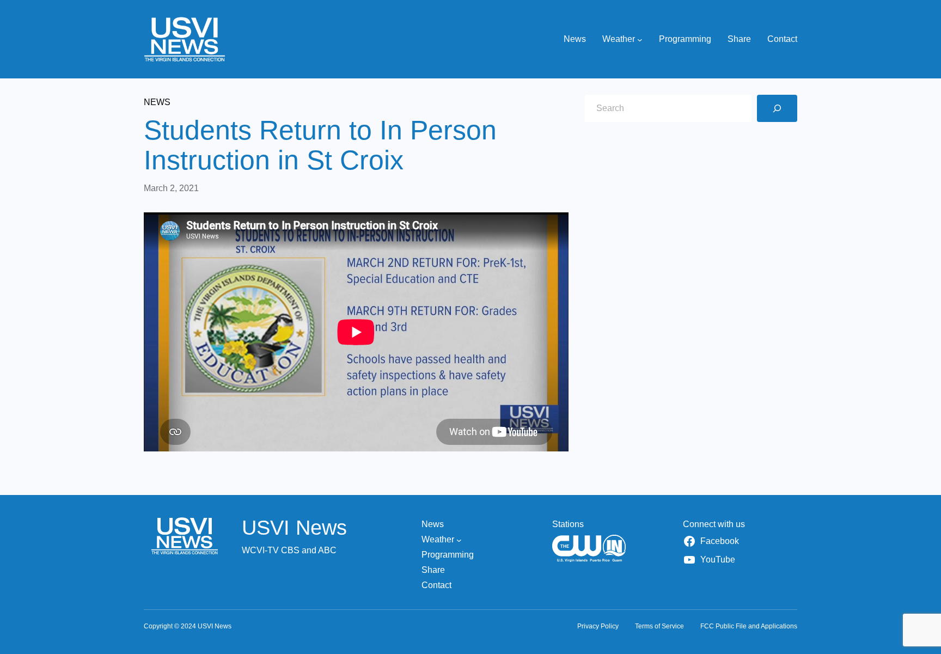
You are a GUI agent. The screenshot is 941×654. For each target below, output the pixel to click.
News (157, 102)
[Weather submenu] (640, 39)
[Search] (777, 108)
